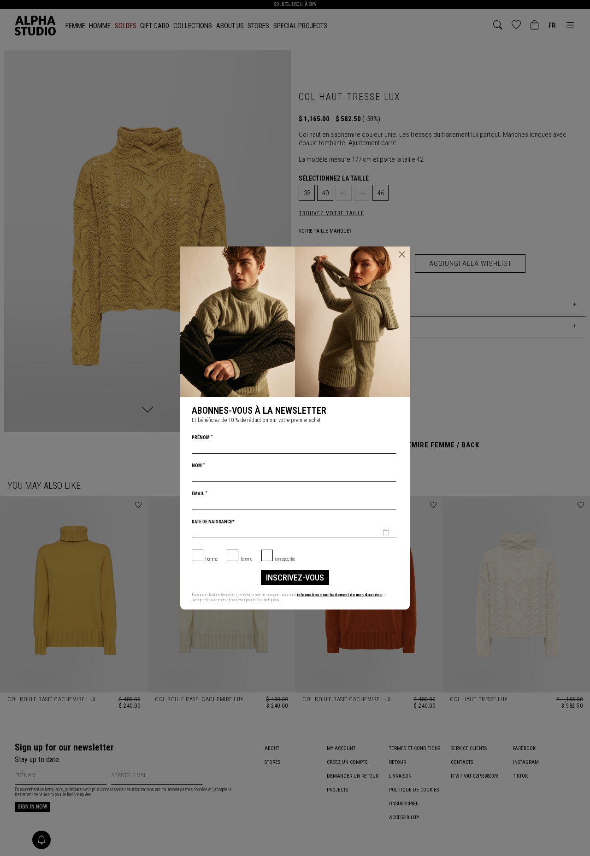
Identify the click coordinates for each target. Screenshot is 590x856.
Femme (246, 559)
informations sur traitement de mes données (340, 594)
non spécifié (285, 559)
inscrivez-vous (295, 577)
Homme (212, 559)
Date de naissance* (213, 521)
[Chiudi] (402, 254)
